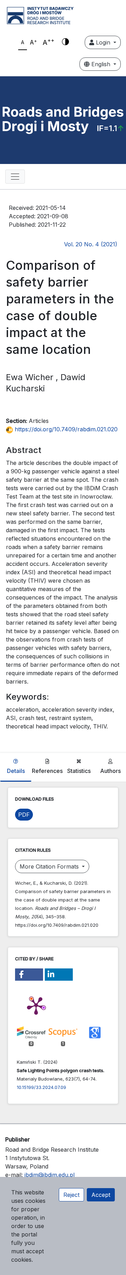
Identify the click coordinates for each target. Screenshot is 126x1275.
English (101, 64)
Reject (71, 1194)
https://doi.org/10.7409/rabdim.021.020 (65, 429)
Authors (110, 770)
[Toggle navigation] (15, 177)
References (47, 770)
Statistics (79, 770)
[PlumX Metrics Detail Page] (36, 1005)
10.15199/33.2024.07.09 (41, 1087)
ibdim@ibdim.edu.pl (49, 1174)
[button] (29, 974)
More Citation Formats (50, 866)
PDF (24, 814)
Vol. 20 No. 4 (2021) (90, 244)
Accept (100, 1194)
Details (16, 770)
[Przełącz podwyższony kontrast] (65, 42)
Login (103, 42)
